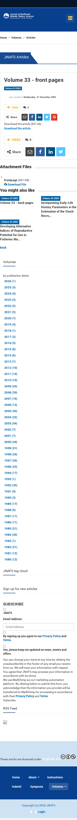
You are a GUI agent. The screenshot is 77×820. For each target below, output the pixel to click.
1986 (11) (10, 522)
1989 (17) (10, 504)
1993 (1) (10, 479)
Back (3, 247)
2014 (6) (10, 355)
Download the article (17, 128)
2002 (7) (10, 429)
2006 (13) (10, 405)
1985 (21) (10, 528)
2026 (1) (10, 281)
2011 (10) (10, 374)
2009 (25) (10, 386)
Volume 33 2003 (13, 88)
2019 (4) (10, 324)
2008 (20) (10, 392)
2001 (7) (10, 436)
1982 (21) (10, 547)
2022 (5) (10, 306)
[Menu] (70, 18)
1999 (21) (10, 448)
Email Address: (12, 619)
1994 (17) (10, 473)
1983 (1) (10, 541)
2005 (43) (10, 411)
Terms (7, 640)
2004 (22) (10, 417)
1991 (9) (10, 491)
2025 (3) (10, 287)
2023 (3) (10, 300)
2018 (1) (10, 330)
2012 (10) (10, 368)
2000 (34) (10, 442)
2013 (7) (10, 361)
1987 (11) (10, 516)
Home (4, 37)
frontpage (10, 180)
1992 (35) (10, 485)
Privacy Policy (52, 636)
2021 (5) (10, 312)
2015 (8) (10, 349)
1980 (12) (10, 559)
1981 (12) (10, 553)
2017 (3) (10, 337)
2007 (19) (10, 399)
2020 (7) (10, 318)
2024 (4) (10, 293)
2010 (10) (10, 380)
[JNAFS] (18, 17)
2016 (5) (10, 343)
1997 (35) (10, 460)
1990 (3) (10, 497)
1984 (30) (10, 535)
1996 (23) (10, 467)
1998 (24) (10, 454)
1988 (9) (10, 510)
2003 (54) (10, 423)
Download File (16, 184)
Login (41, 812)
